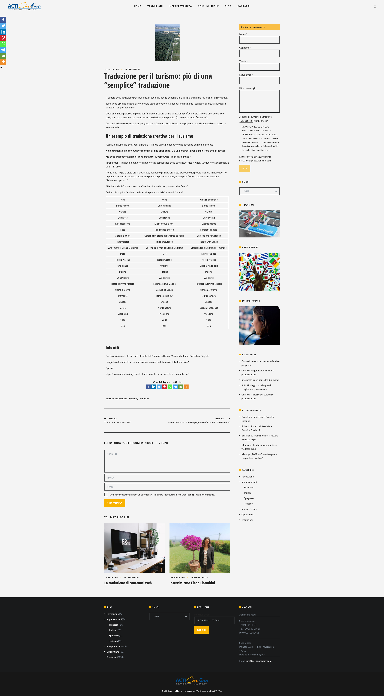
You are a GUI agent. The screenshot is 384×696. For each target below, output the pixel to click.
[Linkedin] (153, 386)
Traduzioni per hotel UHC (117, 422)
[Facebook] (148, 386)
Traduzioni (155, 6)
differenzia (165, 362)
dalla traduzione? (180, 362)
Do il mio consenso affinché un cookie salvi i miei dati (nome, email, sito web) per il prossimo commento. (162, 494)
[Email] (180, 386)
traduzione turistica (126, 398)
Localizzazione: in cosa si (145, 362)
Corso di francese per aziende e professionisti (257, 396)
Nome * (243, 34)
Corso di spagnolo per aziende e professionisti (258, 372)
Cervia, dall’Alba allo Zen (119, 144)
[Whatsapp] (170, 386)
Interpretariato (180, 6)
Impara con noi (249, 481)
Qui (108, 356)
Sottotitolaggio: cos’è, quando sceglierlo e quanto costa (257, 387)
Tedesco (248, 503)
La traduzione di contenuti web (128, 583)
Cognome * (245, 47)
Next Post (220, 418)
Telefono (243, 61)
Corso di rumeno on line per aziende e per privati (260, 363)
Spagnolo (249, 498)
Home (137, 6)
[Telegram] (175, 386)
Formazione (248, 476)
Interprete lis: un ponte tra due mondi (260, 379)
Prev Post (114, 418)
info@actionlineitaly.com (259, 660)
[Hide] (1, 67)
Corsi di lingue (208, 6)
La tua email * (246, 74)
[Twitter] (159, 386)
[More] (186, 386)
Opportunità (201, 577)
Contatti (243, 6)
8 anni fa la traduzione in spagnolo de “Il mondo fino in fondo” (199, 422)
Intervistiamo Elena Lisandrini (192, 583)
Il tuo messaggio (247, 88)
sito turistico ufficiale (136, 356)
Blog (228, 6)
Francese (248, 487)
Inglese (247, 492)
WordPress (201, 691)
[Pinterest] (164, 386)
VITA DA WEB (215, 691)
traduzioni (144, 398)
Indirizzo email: (202, 614)
